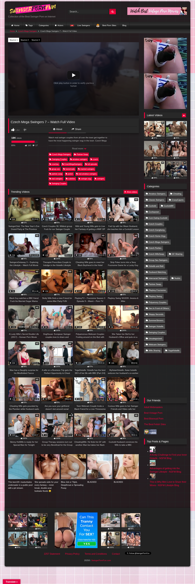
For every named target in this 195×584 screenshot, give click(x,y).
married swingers (87, 169)
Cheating (177, 194)
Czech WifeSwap (156, 254)
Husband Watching (157, 272)
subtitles (71, 179)
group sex (56, 169)
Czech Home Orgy (157, 236)
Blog (124, 25)
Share (78, 129)
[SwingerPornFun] (33, 9)
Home (16, 25)
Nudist (177, 278)
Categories (44, 25)
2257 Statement (52, 554)
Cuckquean (154, 212)
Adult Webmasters (153, 407)
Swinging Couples (59, 159)
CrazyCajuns (177, 200)
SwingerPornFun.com (101, 560)
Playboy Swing (155, 296)
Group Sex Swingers (158, 260)
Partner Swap (82, 154)
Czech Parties (155, 248)
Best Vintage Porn (153, 413)
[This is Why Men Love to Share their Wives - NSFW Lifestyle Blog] (152, 478)
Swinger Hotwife (156, 326)
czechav (55, 164)
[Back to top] (186, 575)
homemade (70, 169)
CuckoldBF (169, 206)
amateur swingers (80, 159)
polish (70, 174)
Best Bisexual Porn (153, 418)
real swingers (57, 179)
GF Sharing (177, 254)
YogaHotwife (173, 350)
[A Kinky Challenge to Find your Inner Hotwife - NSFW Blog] (152, 451)
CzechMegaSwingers (73, 164)
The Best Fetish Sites (155, 424)
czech (95, 159)
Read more (78, 148)
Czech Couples (155, 224)
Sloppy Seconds (156, 314)
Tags (30, 25)
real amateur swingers (88, 174)
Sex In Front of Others (159, 308)
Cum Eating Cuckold (158, 218)
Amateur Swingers (157, 194)
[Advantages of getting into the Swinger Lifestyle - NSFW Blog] (152, 465)
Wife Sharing (154, 350)
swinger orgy (86, 179)
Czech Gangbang (157, 230)
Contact (116, 554)
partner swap (57, 174)
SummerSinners (156, 320)
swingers (100, 179)
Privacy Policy (72, 554)
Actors (60, 25)
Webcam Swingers (157, 344)
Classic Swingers (156, 200)
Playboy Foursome (157, 290)
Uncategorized (155, 338)
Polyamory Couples (157, 302)
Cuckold (152, 206)
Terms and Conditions (96, 554)
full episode (92, 164)
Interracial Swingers (158, 278)
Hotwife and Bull (156, 266)
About (59, 129)
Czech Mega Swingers (27, 31)
